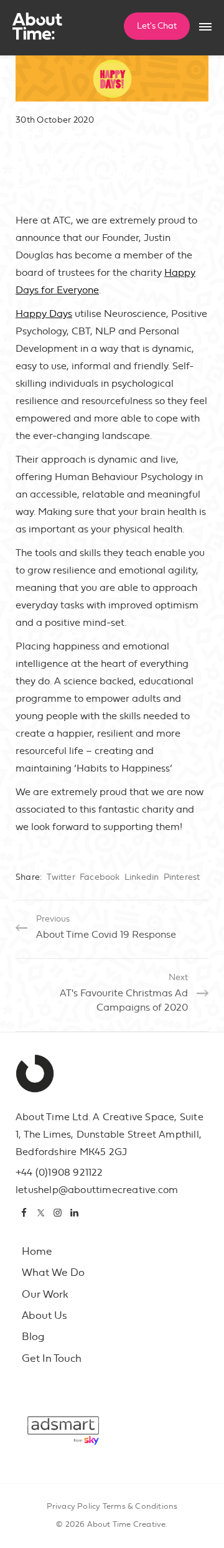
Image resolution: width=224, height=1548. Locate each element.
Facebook (100, 877)
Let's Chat (157, 26)
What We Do (53, 1272)
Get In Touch (52, 1358)
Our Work (45, 1294)
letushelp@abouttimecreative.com (97, 1190)
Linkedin (141, 877)
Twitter (61, 877)
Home (37, 1251)
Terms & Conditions (140, 1507)
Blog (33, 1336)
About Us (44, 1315)
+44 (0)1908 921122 (59, 1173)
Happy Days (44, 314)
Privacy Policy (74, 1507)
